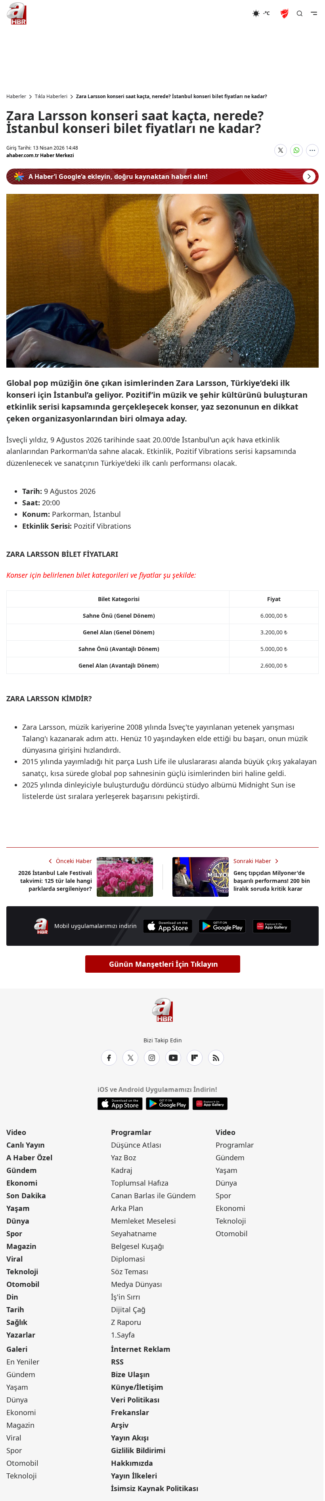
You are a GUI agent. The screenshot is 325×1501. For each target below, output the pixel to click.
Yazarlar (20, 1335)
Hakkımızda (132, 1463)
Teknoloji (22, 1271)
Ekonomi (21, 1183)
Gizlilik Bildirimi (138, 1450)
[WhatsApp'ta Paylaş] (296, 150)
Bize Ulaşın (130, 1374)
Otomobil (22, 1284)
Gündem (21, 1170)
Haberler (16, 96)
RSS (117, 1361)
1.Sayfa (123, 1335)
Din (12, 1297)
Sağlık (16, 1322)
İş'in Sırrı (125, 1297)
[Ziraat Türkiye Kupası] (285, 13)
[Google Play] (222, 926)
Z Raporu (126, 1322)
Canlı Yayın (25, 1145)
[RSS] (216, 1058)
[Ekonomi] (226, 13)
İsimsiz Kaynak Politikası (154, 1488)
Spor (14, 1233)
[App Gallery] (271, 926)
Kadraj (121, 1170)
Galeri (16, 1349)
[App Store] (167, 926)
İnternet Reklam (140, 1349)
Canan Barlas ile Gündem (153, 1195)
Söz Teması (129, 1271)
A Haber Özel (29, 1157)
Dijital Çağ (128, 1309)
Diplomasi (128, 1259)
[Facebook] (109, 1058)
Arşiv (119, 1425)
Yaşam (18, 1208)
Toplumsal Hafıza (139, 1183)
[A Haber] (16, 13)
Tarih (15, 1309)
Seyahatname (134, 1233)
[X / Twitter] (130, 1058)
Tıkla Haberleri (51, 96)
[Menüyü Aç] (314, 13)
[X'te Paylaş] (280, 150)
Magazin (21, 1246)
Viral (14, 1259)
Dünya (17, 1221)
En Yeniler (22, 1361)
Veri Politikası (135, 1399)
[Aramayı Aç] (299, 13)
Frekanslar (130, 1412)
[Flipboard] (195, 1058)
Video (16, 1132)
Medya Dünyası (136, 1284)
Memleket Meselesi (143, 1221)
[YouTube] (173, 1058)
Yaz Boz (123, 1157)
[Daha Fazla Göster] (312, 150)
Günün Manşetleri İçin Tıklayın (163, 964)
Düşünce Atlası (136, 1145)
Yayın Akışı (130, 1437)
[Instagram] (152, 1058)
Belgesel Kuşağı (137, 1246)
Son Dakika (26, 1195)
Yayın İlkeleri (134, 1475)
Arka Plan (127, 1208)
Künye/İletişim (137, 1387)
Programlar (131, 1132)
